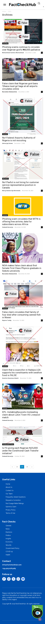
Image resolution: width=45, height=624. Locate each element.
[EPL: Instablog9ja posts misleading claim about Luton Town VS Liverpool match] (22, 396)
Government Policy (8, 80)
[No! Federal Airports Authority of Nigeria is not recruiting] (22, 116)
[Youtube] (23, 579)
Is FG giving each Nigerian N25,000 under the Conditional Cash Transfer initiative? (20, 451)
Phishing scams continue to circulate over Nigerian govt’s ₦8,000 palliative (21, 48)
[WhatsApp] (18, 579)
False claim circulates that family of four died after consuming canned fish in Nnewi (21, 315)
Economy (5, 43)
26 (27, 467)
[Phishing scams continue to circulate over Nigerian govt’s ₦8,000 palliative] (22, 31)
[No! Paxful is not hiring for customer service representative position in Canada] (22, 164)
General (5, 134)
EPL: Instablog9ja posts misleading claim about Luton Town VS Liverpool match (21, 415)
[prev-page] (12, 467)
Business (5, 178)
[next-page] (32, 467)
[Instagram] (9, 579)
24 (17, 467)
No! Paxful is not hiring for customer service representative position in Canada (20, 185)
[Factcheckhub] (22, 4)
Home (4, 11)
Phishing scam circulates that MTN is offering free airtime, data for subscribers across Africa (21, 222)
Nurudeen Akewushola (9, 92)
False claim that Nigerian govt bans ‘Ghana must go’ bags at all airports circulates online (20, 86)
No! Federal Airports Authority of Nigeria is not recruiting (18, 139)
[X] (13, 579)
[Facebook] (4, 579)
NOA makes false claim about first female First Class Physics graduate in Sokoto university (21, 268)
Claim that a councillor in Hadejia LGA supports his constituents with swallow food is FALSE (22, 373)
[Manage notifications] (40, 619)
